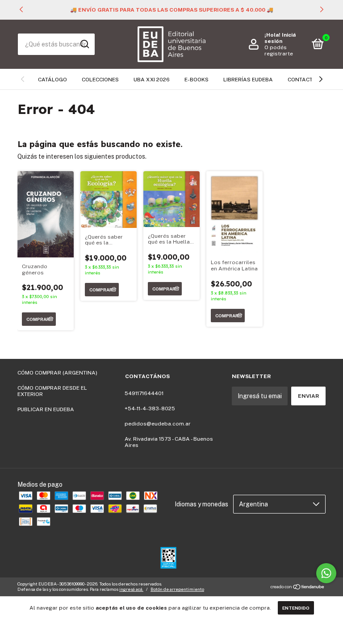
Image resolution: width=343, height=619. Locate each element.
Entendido (296, 608)
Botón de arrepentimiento (177, 589)
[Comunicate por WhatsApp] (326, 573)
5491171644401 (144, 393)
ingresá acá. (131, 589)
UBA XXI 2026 (152, 79)
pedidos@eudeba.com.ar (158, 424)
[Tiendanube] (298, 587)
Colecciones (100, 79)
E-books (196, 79)
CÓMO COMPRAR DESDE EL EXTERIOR (52, 391)
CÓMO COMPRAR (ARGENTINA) (57, 373)
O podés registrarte (278, 50)
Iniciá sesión (280, 38)
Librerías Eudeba (248, 79)
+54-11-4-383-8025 (150, 408)
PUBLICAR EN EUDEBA (45, 409)
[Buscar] (84, 44)
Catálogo (52, 79)
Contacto (302, 79)
